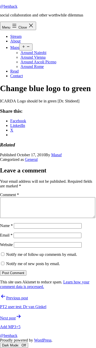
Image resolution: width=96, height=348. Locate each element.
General (31, 159)
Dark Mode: (11, 345)
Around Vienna (33, 57)
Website (6, 244)
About (15, 41)
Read (14, 71)
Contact (16, 76)
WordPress (42, 340)
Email (6, 235)
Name (6, 225)
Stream (16, 36)
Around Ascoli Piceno (38, 62)
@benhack (8, 6)
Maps (14, 47)
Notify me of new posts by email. (33, 264)
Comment (9, 195)
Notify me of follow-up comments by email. (41, 254)
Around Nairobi (33, 52)
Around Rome (32, 66)
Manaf (56, 155)
